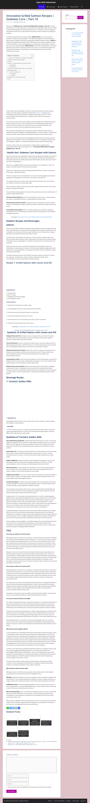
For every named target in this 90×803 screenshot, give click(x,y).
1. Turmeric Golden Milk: (14, 72)
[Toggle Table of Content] (31, 56)
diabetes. (37, 113)
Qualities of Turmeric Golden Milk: (17, 77)
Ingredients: (13, 65)
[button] (82, 7)
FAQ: (9, 79)
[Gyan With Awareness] (21, 2)
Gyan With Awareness (46, 2)
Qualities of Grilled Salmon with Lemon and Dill (20, 68)
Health (9, 740)
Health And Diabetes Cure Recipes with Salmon (20, 58)
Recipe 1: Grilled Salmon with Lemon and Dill (19, 63)
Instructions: (13, 66)
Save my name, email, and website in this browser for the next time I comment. (29, 787)
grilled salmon (17, 741)
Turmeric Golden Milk (52, 741)
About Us (50, 801)
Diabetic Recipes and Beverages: (16, 59)
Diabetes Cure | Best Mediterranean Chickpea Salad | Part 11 (32, 330)
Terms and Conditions (59, 801)
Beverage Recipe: (12, 70)
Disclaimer (68, 801)
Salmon (10, 61)
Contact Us (83, 801)
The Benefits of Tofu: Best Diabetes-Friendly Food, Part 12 (35, 326)
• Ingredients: (13, 73)
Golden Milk (10, 741)
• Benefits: (13, 75)
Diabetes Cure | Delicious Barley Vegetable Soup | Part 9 (21, 743)
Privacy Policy (75, 801)
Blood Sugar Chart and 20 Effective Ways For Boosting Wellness (34, 217)
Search (67, 15)
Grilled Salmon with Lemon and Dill (29, 741)
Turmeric (44, 741)
